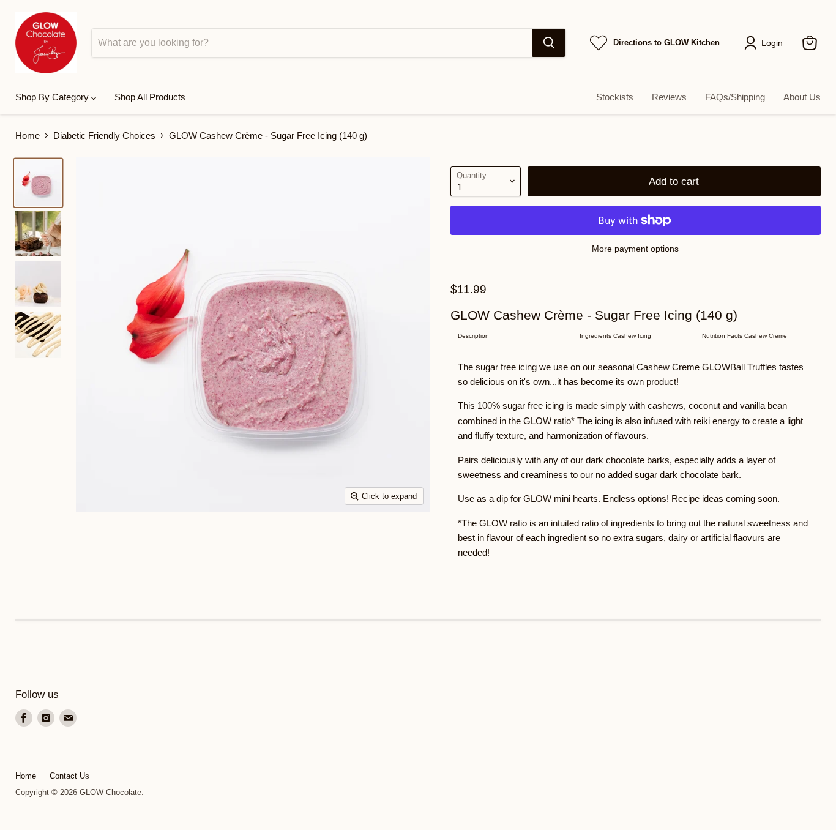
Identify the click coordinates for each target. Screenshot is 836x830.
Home (27, 135)
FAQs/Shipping (735, 97)
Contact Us (69, 775)
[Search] (548, 43)
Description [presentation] (473, 335)
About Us (802, 97)
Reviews (669, 97)
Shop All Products (149, 97)
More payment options (635, 248)
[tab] (511, 336)
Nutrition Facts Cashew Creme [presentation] (744, 335)
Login (772, 43)
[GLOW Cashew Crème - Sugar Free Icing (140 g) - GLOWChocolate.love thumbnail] (38, 183)
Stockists (614, 97)
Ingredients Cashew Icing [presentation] (615, 335)
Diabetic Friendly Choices (104, 135)
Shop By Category (53, 97)
